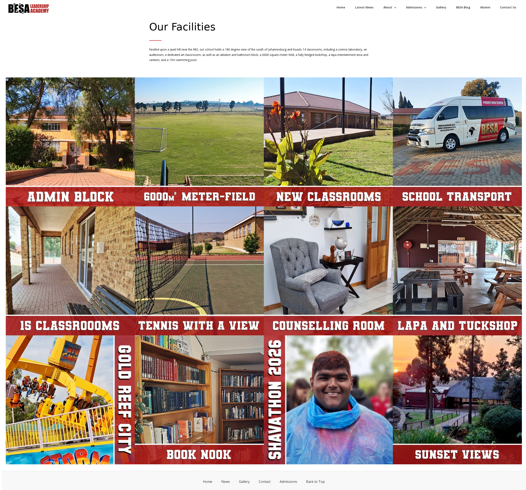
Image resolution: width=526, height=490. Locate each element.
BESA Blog (463, 7)
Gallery (441, 7)
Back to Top (315, 481)
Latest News (364, 7)
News (225, 481)
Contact (265, 481)
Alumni (485, 7)
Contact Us (508, 7)
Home (341, 7)
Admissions (288, 481)
